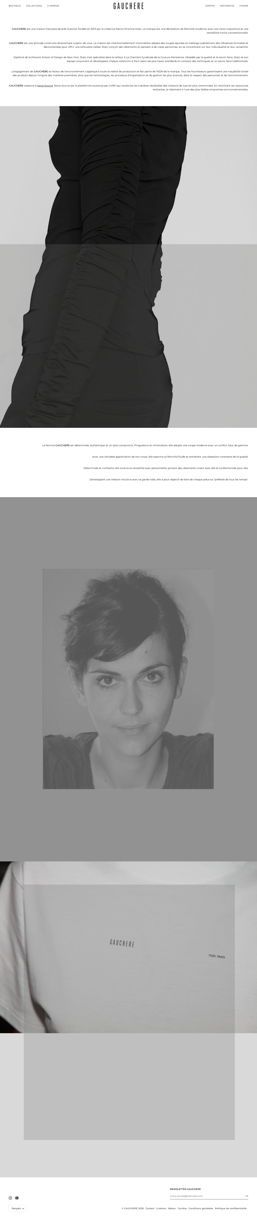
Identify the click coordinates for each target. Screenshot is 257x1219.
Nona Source (45, 85)
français (17, 1208)
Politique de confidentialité (231, 1208)
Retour (172, 1208)
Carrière (182, 1208)
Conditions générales (200, 1208)
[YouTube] (17, 1198)
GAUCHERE (131, 1208)
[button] (16, 6)
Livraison (161, 1208)
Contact (149, 1208)
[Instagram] (10, 1198)
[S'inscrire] (243, 1196)
